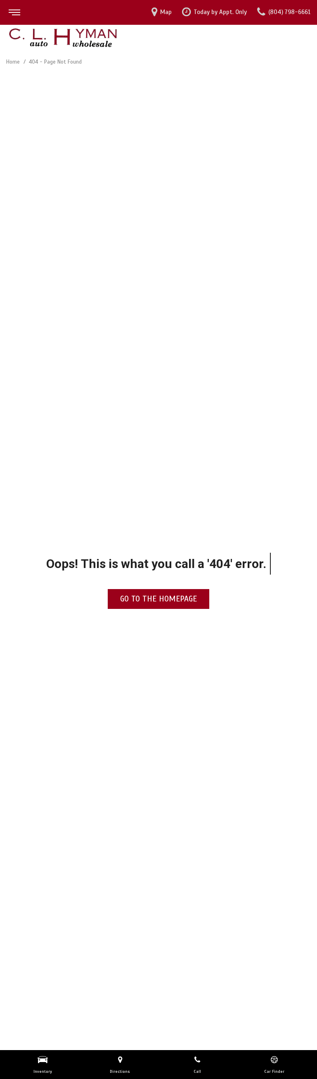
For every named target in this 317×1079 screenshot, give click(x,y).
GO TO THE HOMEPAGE (158, 599)
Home (13, 62)
